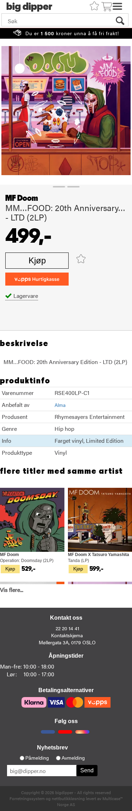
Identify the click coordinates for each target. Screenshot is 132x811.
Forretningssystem (27, 798)
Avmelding (73, 758)
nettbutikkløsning (68, 798)
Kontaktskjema (67, 635)
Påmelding (37, 758)
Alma (60, 404)
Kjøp (37, 260)
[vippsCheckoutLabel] (37, 279)
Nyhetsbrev (52, 748)
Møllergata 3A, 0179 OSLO (67, 642)
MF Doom (21, 198)
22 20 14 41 (67, 628)
